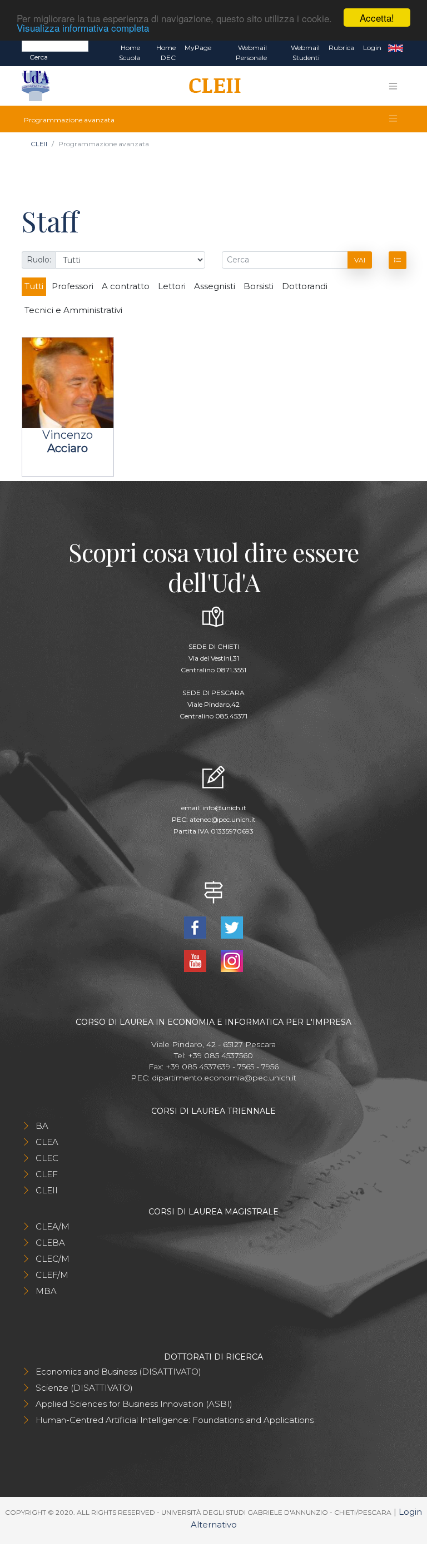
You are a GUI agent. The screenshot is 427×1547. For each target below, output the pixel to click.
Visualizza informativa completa (83, 27)
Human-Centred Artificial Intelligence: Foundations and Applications (175, 1420)
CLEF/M (52, 1275)
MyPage (198, 47)
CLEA (47, 1142)
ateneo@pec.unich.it (223, 819)
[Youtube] (196, 960)
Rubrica (341, 47)
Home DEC (166, 52)
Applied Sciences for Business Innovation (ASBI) (134, 1404)
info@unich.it (224, 808)
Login (372, 47)
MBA (46, 1291)
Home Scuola (129, 52)
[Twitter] (232, 926)
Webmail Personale (251, 52)
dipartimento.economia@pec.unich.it (224, 1078)
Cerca (38, 57)
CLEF (47, 1174)
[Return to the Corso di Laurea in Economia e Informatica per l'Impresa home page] (211, 86)
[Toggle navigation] (393, 86)
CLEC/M (52, 1258)
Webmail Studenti (305, 52)
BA (42, 1125)
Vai (359, 260)
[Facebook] (196, 926)
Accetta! (377, 17)
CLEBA (50, 1242)
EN (395, 48)
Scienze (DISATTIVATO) (84, 1387)
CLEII (39, 144)
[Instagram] (232, 960)
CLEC (47, 1158)
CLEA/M (52, 1226)
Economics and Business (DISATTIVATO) (118, 1371)
